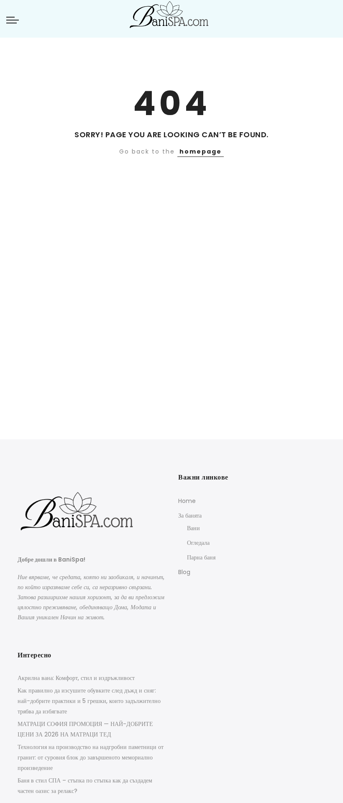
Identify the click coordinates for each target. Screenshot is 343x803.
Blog (184, 572)
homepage (200, 151)
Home (187, 501)
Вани (193, 528)
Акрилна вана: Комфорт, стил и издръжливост (76, 678)
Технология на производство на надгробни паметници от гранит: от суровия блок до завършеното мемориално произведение (91, 757)
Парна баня (201, 557)
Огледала (198, 543)
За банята (190, 515)
